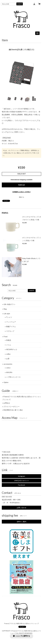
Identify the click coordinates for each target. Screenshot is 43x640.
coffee (8, 354)
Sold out (21, 185)
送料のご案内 (21, 522)
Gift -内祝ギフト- (10, 304)
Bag (5, 309)
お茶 (7, 359)
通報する (21, 197)
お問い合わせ (21, 508)
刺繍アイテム (11, 326)
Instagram (21, 476)
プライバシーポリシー (12, 406)
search (19, 4)
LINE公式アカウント (21, 480)
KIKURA (9, 372)
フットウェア (11, 322)
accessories (8, 364)
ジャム (8, 345)
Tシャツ (9, 317)
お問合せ (7, 403)
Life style (7, 314)
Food (5, 336)
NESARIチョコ (11, 349)
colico (8, 368)
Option (6, 382)
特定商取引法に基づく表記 (13, 410)
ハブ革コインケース (13, 377)
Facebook (21, 485)
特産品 (8, 340)
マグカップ (10, 331)
